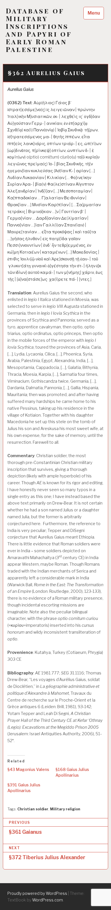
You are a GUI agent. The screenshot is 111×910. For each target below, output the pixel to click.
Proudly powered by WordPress (37, 893)
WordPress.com (47, 899)
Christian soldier (32, 809)
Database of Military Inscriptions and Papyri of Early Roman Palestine (39, 30)
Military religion (65, 809)
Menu (94, 13)
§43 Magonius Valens (28, 769)
